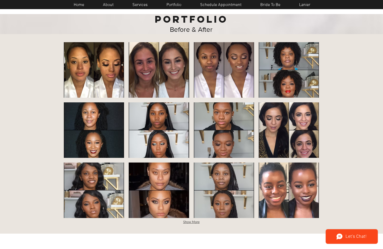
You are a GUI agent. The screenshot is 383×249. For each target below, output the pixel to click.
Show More (191, 222)
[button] (94, 70)
